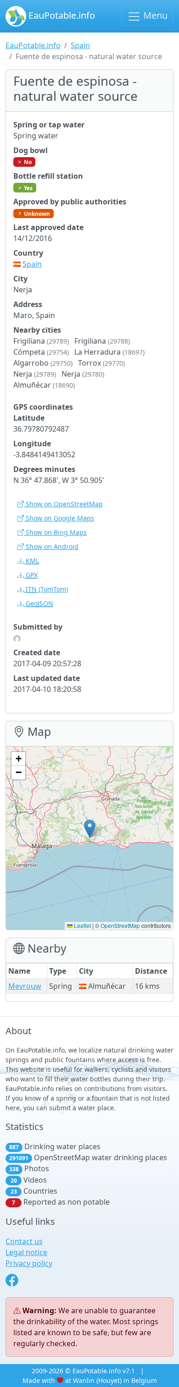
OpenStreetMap (120, 925)
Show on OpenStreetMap (63, 503)
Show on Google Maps (59, 518)
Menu (154, 15)
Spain (80, 45)
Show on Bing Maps (55, 532)
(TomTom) (47, 589)
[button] (89, 828)
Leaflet (82, 925)
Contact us (24, 1241)
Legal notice (26, 1252)
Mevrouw (24, 986)
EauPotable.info (60, 15)
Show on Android (51, 546)
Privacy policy (29, 1263)
